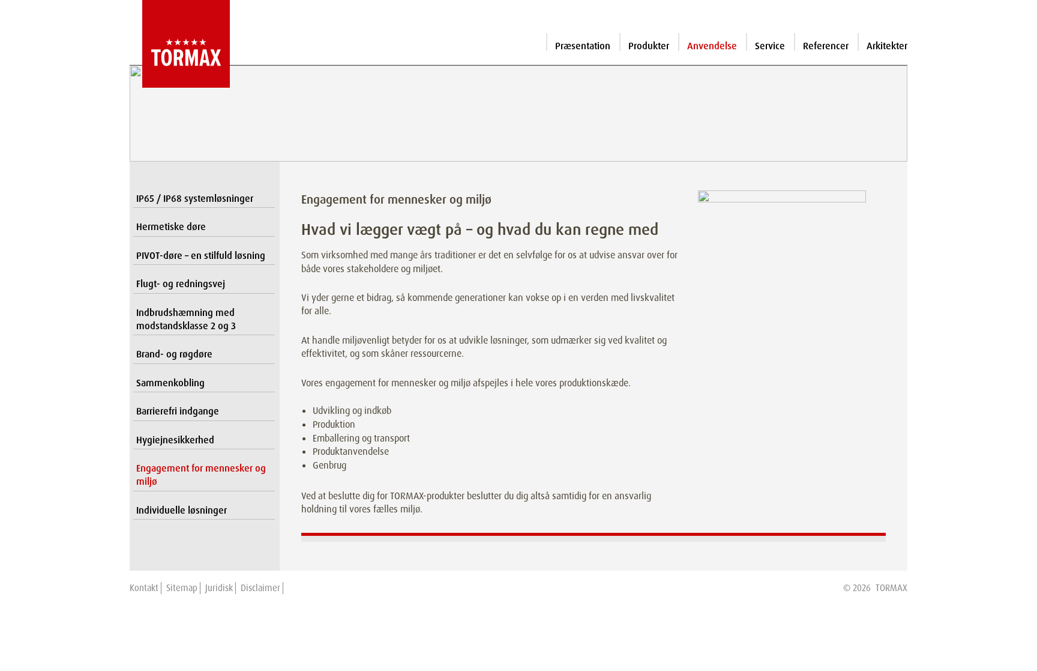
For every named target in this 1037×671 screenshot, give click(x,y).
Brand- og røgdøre (174, 354)
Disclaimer (260, 588)
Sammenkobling (170, 383)
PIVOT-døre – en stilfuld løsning (200, 255)
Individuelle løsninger (181, 510)
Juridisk (219, 588)
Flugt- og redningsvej (180, 284)
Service (770, 46)
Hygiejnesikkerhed (175, 440)
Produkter (648, 46)
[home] (180, 44)
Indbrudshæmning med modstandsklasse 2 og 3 (186, 319)
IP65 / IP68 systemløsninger (194, 198)
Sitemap (181, 588)
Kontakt (144, 588)
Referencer (826, 46)
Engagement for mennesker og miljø (201, 475)
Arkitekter (887, 46)
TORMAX (891, 588)
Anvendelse (712, 46)
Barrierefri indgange (177, 411)
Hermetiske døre (171, 226)
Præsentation (582, 46)
